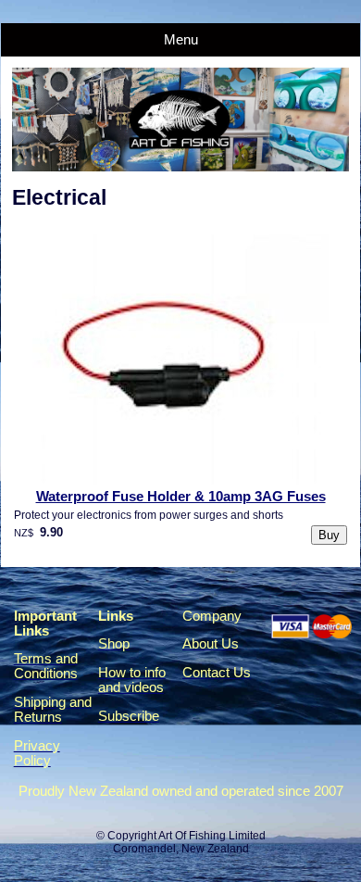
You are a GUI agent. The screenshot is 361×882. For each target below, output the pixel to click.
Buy (329, 535)
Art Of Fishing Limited (212, 835)
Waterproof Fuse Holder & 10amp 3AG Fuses (181, 496)
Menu (181, 39)
